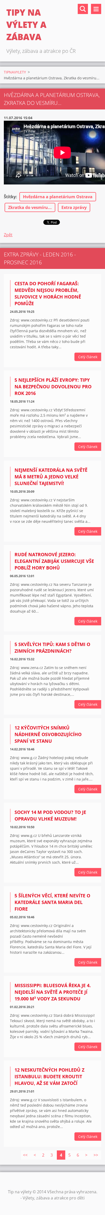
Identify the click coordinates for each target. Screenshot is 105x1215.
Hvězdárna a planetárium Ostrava (58, 197)
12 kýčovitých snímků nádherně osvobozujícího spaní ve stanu (48, 734)
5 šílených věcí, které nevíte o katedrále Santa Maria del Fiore (52, 902)
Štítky (10, 197)
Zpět (8, 235)
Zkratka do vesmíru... (30, 207)
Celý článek (87, 356)
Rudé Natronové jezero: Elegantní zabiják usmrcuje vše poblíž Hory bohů (54, 561)
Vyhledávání (83, 9)
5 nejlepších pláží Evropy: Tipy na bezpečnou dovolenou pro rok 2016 (53, 386)
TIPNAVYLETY (15, 72)
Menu (96, 9)
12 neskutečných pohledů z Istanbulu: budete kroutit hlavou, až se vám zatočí (49, 1076)
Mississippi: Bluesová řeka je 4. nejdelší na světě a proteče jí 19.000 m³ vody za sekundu (53, 992)
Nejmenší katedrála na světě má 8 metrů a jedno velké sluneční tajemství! (51, 476)
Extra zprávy (74, 207)
